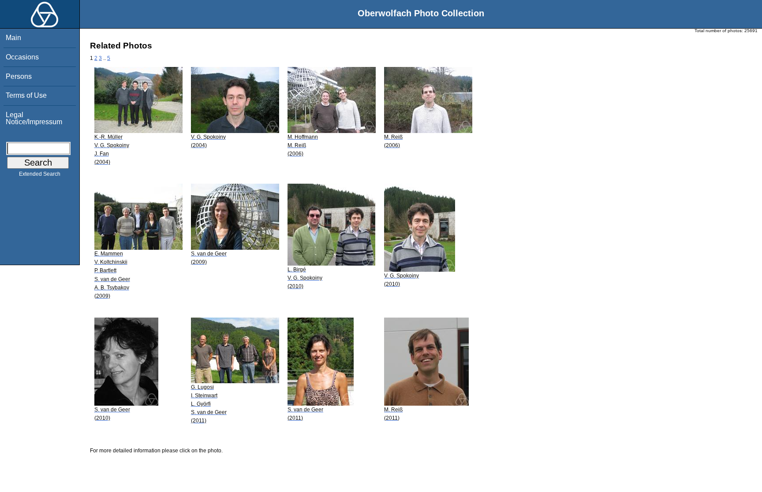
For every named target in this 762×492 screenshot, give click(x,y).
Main (13, 37)
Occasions (22, 57)
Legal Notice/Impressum (34, 118)
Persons (19, 76)
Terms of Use (26, 95)
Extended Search (39, 174)
